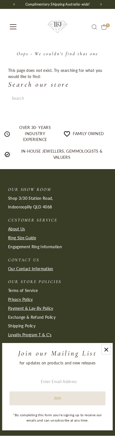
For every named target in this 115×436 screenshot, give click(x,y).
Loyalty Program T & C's (30, 335)
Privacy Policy (20, 299)
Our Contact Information (30, 269)
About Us (16, 229)
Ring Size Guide (22, 238)
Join (57, 398)
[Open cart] (104, 27)
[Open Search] (94, 27)
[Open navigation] (13, 27)
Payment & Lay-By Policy (30, 308)
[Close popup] (106, 349)
